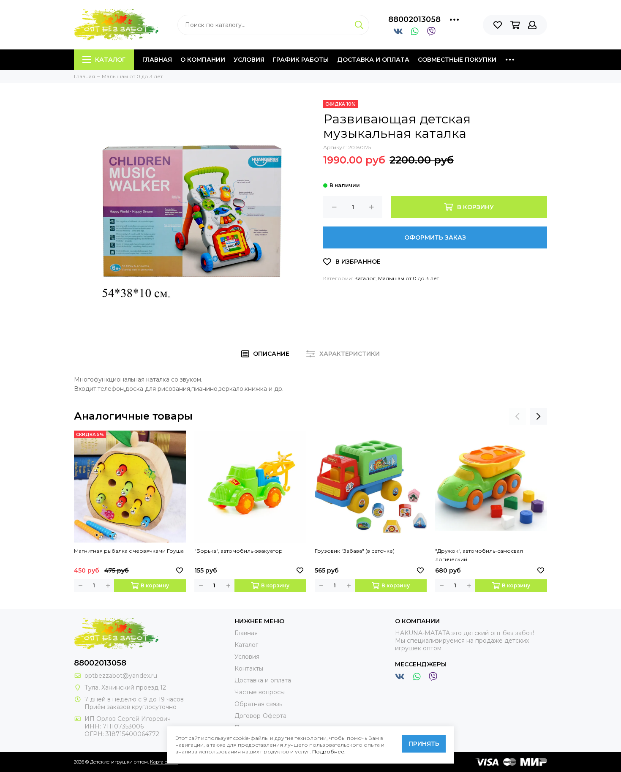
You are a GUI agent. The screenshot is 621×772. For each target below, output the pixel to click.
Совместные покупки (457, 59)
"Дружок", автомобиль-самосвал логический (479, 555)
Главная (157, 59)
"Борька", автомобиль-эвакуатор (238, 551)
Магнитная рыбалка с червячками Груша (129, 551)
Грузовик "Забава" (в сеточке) (355, 551)
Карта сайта (164, 762)
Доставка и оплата (373, 59)
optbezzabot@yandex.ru (120, 675)
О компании (202, 59)
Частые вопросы (259, 692)
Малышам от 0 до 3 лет (408, 278)
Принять (424, 743)
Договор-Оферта (260, 716)
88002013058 (414, 19)
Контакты (248, 668)
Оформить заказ (435, 237)
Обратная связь (258, 704)
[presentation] (517, 416)
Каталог (110, 59)
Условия (249, 59)
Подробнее (328, 751)
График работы (301, 59)
